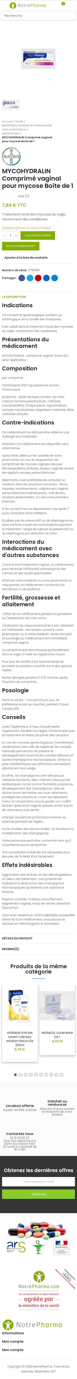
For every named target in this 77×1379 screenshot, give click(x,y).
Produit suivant (72, 131)
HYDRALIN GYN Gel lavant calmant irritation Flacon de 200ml (19, 1039)
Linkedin (46, 278)
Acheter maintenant (20, 246)
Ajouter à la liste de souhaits (26, 258)
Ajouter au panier (38, 235)
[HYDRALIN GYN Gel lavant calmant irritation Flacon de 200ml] (20, 1006)
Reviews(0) (10, 949)
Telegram (54, 278)
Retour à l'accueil (67, 131)
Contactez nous (19, 1133)
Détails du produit (17, 938)
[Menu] (3, 5)
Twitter (30, 278)
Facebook (21, 278)
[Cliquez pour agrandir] (9, 88)
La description (14, 297)
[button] (15, 1074)
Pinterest (38, 278)
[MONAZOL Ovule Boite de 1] (57, 1006)
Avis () (24, 196)
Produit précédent (62, 131)
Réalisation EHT (45, 1371)
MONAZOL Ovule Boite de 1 (57, 1035)
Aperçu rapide (27, 999)
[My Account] (69, 5)
